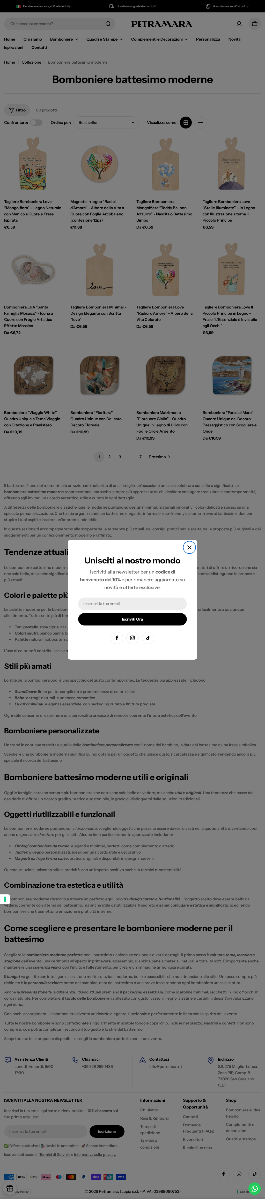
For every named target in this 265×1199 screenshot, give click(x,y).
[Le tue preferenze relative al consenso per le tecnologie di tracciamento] (5, 899)
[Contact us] (254, 1188)
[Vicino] (189, 547)
